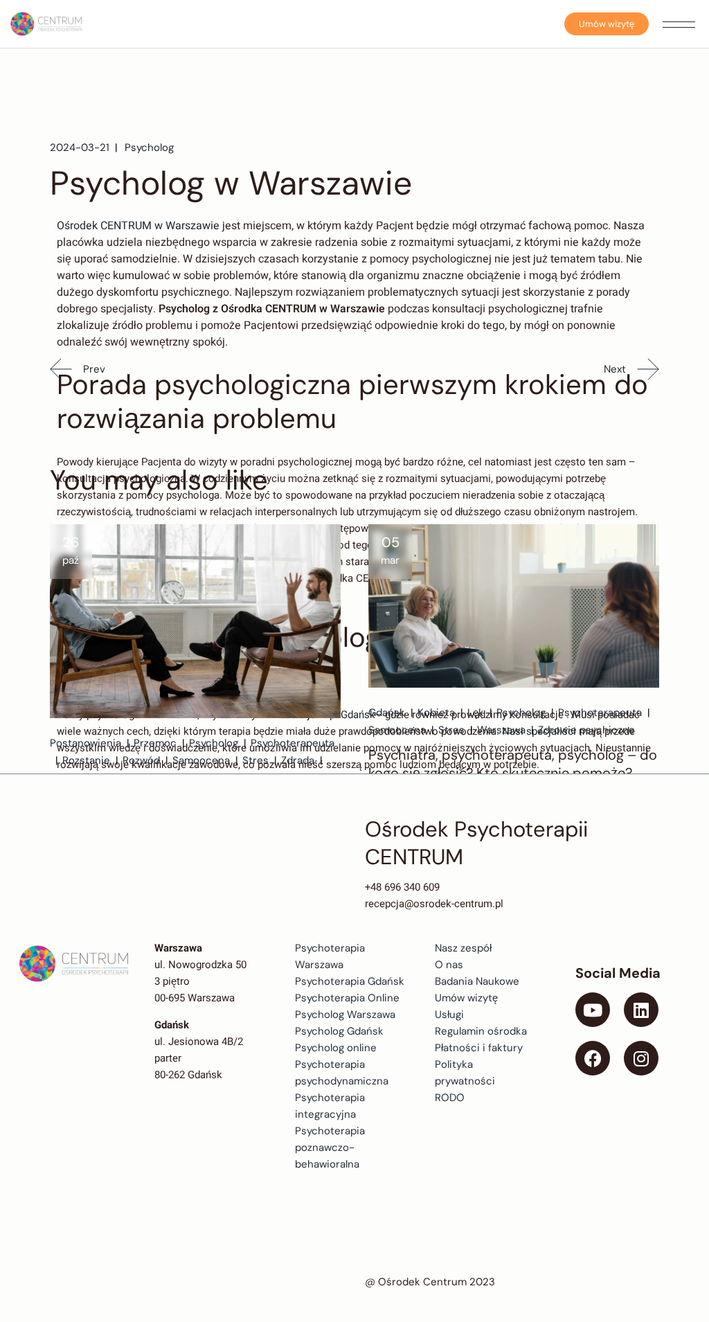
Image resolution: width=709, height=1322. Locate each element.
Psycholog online (336, 1048)
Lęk (475, 713)
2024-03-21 (79, 147)
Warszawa (501, 730)
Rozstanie (86, 760)
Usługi (449, 1014)
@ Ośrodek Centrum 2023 (430, 1282)
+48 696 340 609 (402, 887)
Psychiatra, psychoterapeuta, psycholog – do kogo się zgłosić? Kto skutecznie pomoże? (512, 764)
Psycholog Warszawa (345, 1014)
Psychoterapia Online (347, 998)
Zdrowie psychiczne (586, 730)
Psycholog (149, 147)
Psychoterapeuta (292, 743)
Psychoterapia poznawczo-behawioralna (330, 1147)
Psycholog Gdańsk (339, 1031)
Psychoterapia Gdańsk (349, 981)
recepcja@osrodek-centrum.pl (434, 903)
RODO (450, 1098)
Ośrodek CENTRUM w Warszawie (138, 225)
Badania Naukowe (477, 981)
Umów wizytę (606, 24)
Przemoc (155, 743)
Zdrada (297, 760)
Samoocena (201, 760)
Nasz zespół (463, 948)
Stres (255, 760)
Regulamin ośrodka (481, 1031)
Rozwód (141, 760)
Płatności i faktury (479, 1048)
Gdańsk (358, 714)
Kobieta (436, 713)
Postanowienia (85, 743)
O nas (449, 965)
